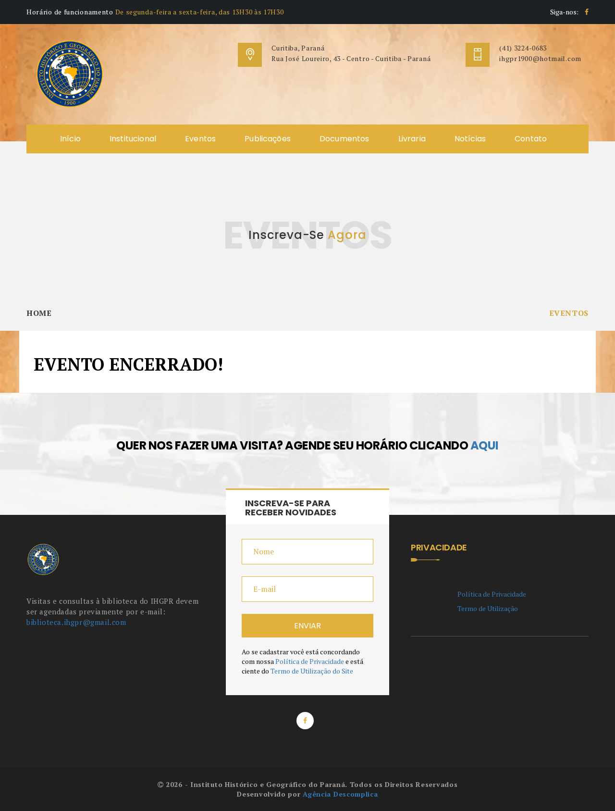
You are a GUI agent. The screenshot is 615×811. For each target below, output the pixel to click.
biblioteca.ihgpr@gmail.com (76, 622)
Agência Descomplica (340, 794)
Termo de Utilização (487, 608)
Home (39, 313)
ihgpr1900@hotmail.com (540, 58)
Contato (531, 138)
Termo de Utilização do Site (312, 670)
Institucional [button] (133, 138)
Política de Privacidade (309, 661)
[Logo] (70, 73)
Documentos (344, 138)
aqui (484, 445)
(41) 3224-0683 (523, 47)
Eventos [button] (200, 138)
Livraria (412, 138)
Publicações (268, 138)
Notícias (470, 138)
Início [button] (70, 138)
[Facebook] (587, 11)
